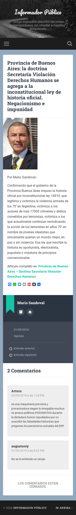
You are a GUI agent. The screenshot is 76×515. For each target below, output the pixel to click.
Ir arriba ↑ (64, 507)
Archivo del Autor (21, 312)
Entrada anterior (24, 348)
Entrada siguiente (25, 354)
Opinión (19, 336)
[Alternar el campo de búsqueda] (69, 44)
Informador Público (38, 12)
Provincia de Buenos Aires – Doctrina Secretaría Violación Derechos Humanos (37, 271)
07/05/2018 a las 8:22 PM (27, 450)
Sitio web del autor (30, 312)
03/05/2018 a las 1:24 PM (27, 395)
